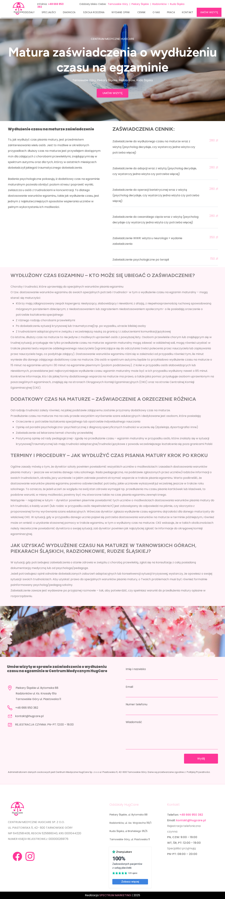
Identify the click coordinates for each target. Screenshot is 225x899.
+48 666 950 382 (26, 708)
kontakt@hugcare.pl (29, 716)
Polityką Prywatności (198, 772)
